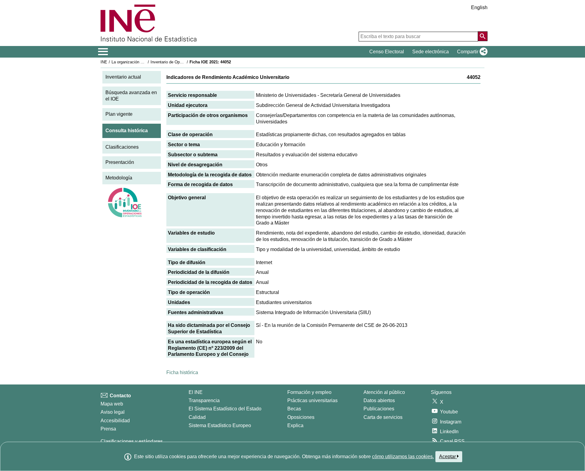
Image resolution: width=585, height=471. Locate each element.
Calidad (197, 417)
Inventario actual (123, 77)
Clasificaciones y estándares (132, 441)
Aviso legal (113, 412)
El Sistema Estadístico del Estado (225, 408)
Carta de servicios (382, 417)
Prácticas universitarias (312, 400)
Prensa (108, 428)
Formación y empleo (309, 392)
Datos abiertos (379, 400)
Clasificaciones (122, 147)
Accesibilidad (115, 420)
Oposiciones (300, 417)
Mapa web (112, 403)
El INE (196, 392)
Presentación (119, 162)
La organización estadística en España (146, 62)
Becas (294, 408)
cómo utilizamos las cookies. (403, 456)
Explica (295, 425)
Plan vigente (119, 114)
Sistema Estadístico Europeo (220, 425)
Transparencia (204, 400)
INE (104, 62)
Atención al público (384, 392)
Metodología (118, 177)
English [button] (479, 7)
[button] (471, 51)
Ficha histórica (182, 372)
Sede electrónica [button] (430, 51)
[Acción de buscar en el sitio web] (483, 36)
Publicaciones (378, 408)
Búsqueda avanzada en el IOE (131, 95)
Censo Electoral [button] (386, 51)
